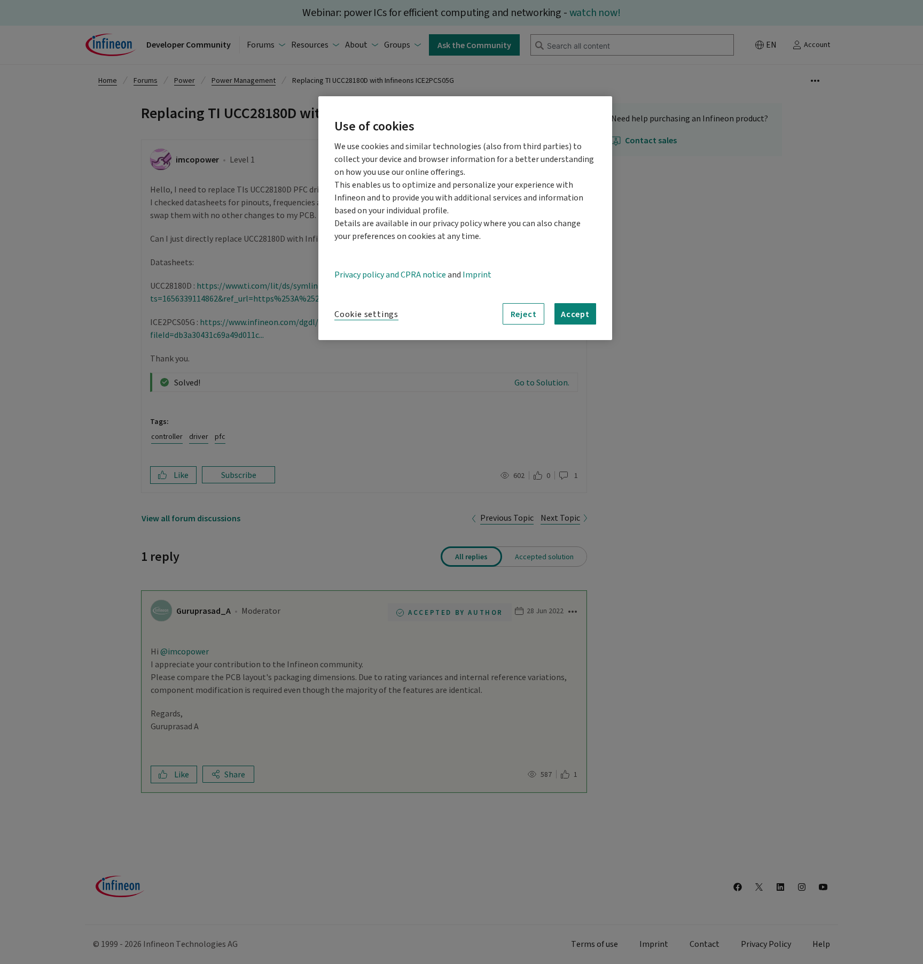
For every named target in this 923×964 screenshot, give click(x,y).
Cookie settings (366, 314)
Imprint (477, 275)
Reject (524, 314)
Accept (575, 314)
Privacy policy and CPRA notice (390, 275)
